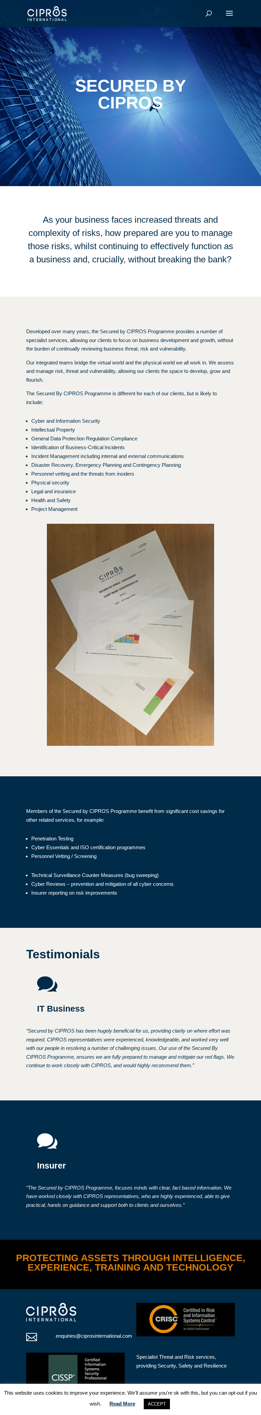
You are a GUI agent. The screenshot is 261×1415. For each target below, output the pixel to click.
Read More (122, 1404)
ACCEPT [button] (157, 1404)
